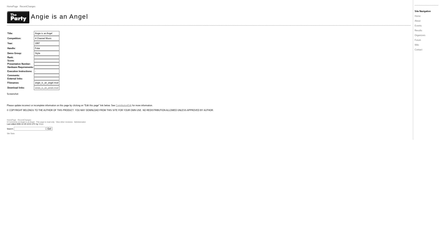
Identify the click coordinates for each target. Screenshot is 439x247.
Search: (10, 129)
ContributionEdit (124, 105)
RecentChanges (27, 6)
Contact (418, 49)
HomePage (12, 6)
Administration (80, 122)
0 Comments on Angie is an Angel (20, 122)
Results (418, 30)
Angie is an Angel (59, 16)
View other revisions (64, 122)
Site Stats (11, 133)
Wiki (417, 45)
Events (418, 25)
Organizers (420, 35)
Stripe (41, 124)
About (417, 21)
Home (417, 16)
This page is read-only (45, 122)
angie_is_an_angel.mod (46, 87)
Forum (418, 40)
